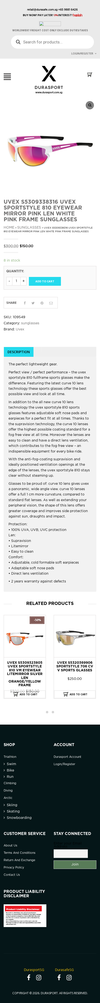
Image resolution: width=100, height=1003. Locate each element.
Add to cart (44, 281)
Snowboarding (19, 817)
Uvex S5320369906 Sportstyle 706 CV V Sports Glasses (24, 666)
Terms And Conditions (19, 853)
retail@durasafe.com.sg (42, 10)
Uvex (20, 329)
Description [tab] (19, 351)
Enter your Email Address (68, 845)
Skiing (12, 805)
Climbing (10, 783)
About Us (10, 845)
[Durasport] (49, 79)
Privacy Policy (14, 867)
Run (10, 776)
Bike (10, 770)
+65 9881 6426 (68, 10)
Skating (13, 811)
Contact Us (12, 875)
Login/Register (82, 53)
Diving (8, 790)
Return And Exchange (19, 860)
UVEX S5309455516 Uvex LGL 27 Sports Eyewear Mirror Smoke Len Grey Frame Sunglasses (75, 670)
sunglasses (29, 227)
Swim (11, 764)
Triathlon (10, 757)
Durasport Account (67, 757)
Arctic (8, 798)
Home (9, 227)
